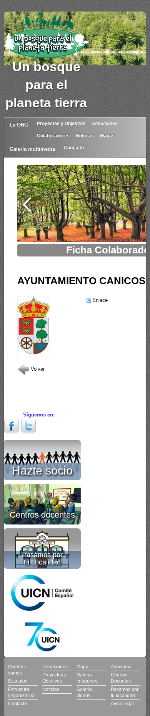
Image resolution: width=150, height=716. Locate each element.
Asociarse (121, 666)
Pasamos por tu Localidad (42, 558)
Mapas (107, 135)
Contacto (74, 147)
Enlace (100, 300)
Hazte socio (42, 469)
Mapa (82, 666)
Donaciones (105, 123)
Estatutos (17, 680)
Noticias (85, 135)
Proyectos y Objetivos (61, 123)
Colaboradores (53, 135)
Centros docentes (42, 514)
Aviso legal (122, 703)
